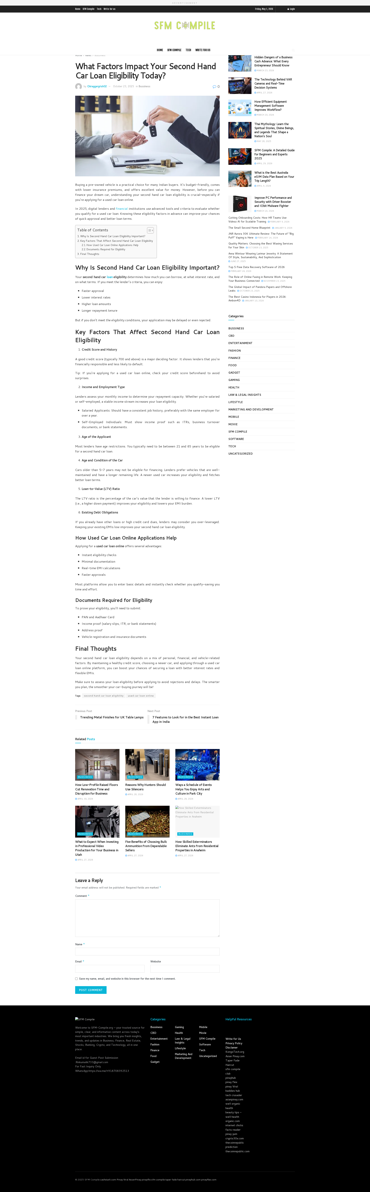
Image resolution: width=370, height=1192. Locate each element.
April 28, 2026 (135, 794)
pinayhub (230, 1078)
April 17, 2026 (264, 92)
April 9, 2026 (263, 185)
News (88, 55)
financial (122, 208)
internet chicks (234, 1125)
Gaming (234, 380)
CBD (231, 336)
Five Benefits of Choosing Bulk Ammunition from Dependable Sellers (146, 845)
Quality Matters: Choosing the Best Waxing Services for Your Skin (260, 245)
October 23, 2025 (123, 86)
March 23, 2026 (265, 70)
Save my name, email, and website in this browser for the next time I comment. (127, 979)
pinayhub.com (193, 1179)
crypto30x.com (234, 1138)
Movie (233, 424)
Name (80, 944)
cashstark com (108, 1179)
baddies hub (232, 1091)
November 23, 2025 (274, 280)
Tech (99, 9)
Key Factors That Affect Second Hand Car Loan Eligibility (116, 241)
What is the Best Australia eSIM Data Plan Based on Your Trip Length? (274, 177)
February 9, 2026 (279, 221)
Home (77, 9)
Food (232, 365)
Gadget (234, 373)
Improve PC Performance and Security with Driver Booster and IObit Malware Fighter (273, 202)
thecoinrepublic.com (237, 1151)
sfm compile (158, 1179)
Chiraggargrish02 (97, 86)
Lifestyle (235, 402)
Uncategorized (240, 454)
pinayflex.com (208, 1179)
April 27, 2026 (85, 859)
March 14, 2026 (265, 210)
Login (292, 9)
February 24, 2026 (240, 271)
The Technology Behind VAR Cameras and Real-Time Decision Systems (273, 83)
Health (233, 387)
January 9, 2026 (283, 227)
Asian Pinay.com (235, 1056)
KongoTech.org (234, 1052)
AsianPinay (135, 1179)
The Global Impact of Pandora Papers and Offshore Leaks (260, 289)
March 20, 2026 (265, 114)
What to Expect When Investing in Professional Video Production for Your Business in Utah (97, 848)
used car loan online (141, 695)
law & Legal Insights (244, 395)
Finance (234, 358)
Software (236, 439)
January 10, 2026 (254, 300)
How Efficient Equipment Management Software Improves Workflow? (270, 106)
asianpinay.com (234, 1099)
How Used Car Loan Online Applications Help (112, 245)
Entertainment (240, 343)
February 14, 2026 (267, 237)
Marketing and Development (251, 409)
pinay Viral (231, 1086)
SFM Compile (88, 9)
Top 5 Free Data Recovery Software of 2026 (256, 267)
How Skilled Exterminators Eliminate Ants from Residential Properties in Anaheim (197, 845)
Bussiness (99, 55)
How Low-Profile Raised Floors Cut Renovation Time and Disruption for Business (96, 789)
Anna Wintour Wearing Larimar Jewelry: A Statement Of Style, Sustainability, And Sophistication (260, 255)
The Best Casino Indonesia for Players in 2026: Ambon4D (257, 299)
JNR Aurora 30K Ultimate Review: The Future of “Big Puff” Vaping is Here (261, 235)
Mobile (233, 417)
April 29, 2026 (264, 163)
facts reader (232, 1130)
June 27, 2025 (238, 261)
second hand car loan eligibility (104, 695)
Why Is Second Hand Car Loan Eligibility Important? (112, 236)
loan (110, 277)
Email (79, 961)
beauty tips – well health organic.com (233, 1116)
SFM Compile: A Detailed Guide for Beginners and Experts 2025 (274, 154)
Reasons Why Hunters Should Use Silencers (145, 786)
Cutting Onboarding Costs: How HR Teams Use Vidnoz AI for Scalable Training (257, 219)
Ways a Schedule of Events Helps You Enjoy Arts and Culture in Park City (193, 789)
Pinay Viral (122, 1179)
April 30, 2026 (85, 798)
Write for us (109, 9)
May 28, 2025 (263, 141)
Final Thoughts (89, 254)
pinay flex (231, 1082)
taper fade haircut (175, 1179)
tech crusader (233, 1095)
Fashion (234, 351)
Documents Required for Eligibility (105, 249)
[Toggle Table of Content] (148, 230)
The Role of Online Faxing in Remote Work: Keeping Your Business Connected (260, 279)
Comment (82, 896)
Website (155, 961)
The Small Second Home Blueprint (249, 228)
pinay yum (231, 1134)
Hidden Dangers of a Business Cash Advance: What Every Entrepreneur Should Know (273, 61)
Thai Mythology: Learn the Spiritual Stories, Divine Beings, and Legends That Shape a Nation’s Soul (274, 130)
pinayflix (146, 1179)
